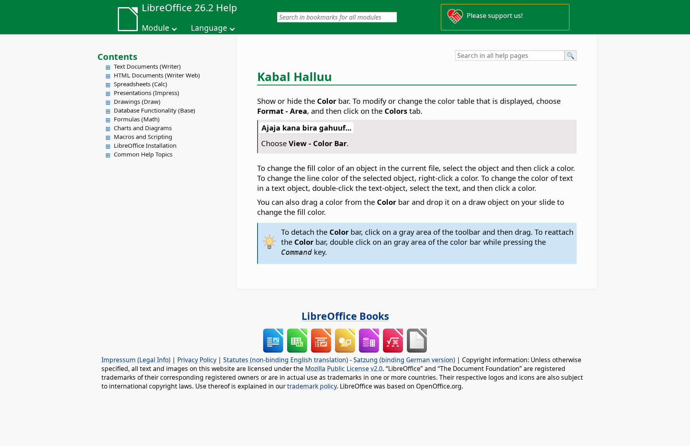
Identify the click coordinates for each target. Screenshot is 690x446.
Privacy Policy (196, 359)
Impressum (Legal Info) (136, 359)
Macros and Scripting (143, 137)
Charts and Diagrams (143, 128)
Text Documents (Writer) (147, 66)
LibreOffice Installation (145, 145)
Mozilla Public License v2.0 (344, 368)
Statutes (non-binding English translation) (285, 359)
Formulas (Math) (137, 119)
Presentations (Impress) (146, 93)
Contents (117, 56)
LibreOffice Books (345, 316)
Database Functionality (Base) (154, 110)
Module (155, 28)
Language (209, 28)
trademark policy (312, 386)
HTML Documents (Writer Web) (157, 75)
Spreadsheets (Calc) (140, 84)
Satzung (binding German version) (404, 359)
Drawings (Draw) (137, 101)
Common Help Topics (143, 154)
